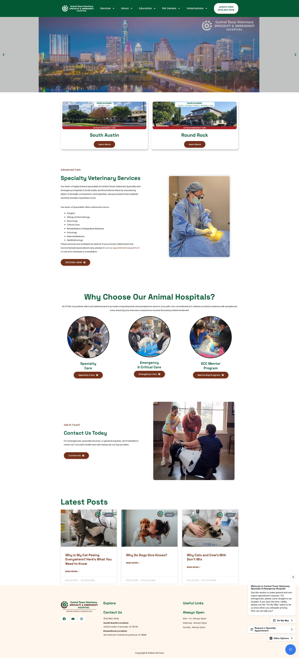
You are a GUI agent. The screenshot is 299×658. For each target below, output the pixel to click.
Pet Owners (169, 8)
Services (105, 8)
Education (145, 8)
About (125, 8)
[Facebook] (64, 619)
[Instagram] (81, 619)
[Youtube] (73, 619)
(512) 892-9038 (34, 83)
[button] (3, 55)
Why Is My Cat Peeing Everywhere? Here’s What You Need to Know (88, 559)
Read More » (72, 571)
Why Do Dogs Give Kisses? (146, 555)
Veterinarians (195, 8)
